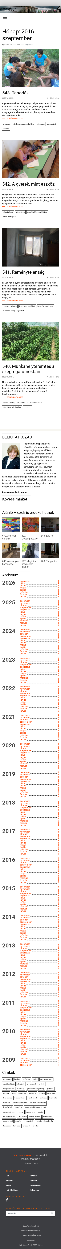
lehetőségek (7, 1107)
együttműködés (9, 1084)
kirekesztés (7, 1098)
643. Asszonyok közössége (10, 562)
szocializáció (8, 1121)
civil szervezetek (46, 1079)
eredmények (31, 1084)
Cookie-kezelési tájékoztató (30, 1235)
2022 (8, 688)
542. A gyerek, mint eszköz (28, 184)
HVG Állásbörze (12, 1190)
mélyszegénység (9, 1112)
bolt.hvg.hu (34, 1190)
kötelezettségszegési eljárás (23, 124)
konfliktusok (32, 1098)
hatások (6, 1093)
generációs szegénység (35, 1089)
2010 (8, 1031)
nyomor (21, 1112)
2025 (8, 602)
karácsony (51, 1093)
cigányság (26, 1079)
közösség (6, 1103)
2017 (8, 831)
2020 (8, 745)
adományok (7, 1079)
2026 (8, 583)
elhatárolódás (8, 212)
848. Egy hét (47, 535)
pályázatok (41, 124)
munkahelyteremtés (35, 403)
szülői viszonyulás (9, 217)
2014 (8, 917)
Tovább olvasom (15, 118)
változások (26, 1126)
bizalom (17, 1079)
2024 (8, 631)
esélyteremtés (8, 1089)
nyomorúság (30, 1112)
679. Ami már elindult (9, 537)
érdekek (36, 1126)
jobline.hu (9, 1181)
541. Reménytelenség (23, 272)
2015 (8, 888)
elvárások (20, 1084)
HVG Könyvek (35, 1185)
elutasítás (7, 124)
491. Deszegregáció (30, 537)
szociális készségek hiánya (37, 212)
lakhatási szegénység (45, 306)
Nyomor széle (22, 1155)
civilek (35, 1079)
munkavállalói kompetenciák (35, 1107)
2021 (8, 717)
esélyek (41, 1084)
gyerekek (50, 1089)
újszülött (20, 311)
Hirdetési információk (30, 1226)
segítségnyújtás (9, 1117)
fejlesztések (20, 212)
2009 (8, 1060)
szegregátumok (35, 1117)
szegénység (47, 1117)
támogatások (28, 1121)
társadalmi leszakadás (44, 1121)
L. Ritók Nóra (54, 98)
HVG (7, 1176)
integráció (32, 1093)
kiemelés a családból (27, 306)
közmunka (21, 403)
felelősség (20, 1089)
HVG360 (33, 1176)
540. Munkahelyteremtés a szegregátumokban (28, 369)
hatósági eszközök (10, 306)
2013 (8, 945)
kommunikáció (20, 1098)
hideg (14, 1093)
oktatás (41, 1112)
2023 (8, 660)
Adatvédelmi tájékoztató (30, 1231)
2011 (8, 1003)
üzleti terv (27, 407)
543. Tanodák (15, 92)
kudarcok (43, 1098)
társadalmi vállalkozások (12, 407)
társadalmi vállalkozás (11, 1126)
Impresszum (31, 1240)
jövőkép (42, 1093)
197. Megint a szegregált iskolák (29, 564)
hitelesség (22, 1093)
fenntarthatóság (9, 403)
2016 (18, 45)
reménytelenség (9, 311)
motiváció (18, 1107)
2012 (8, 974)
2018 (8, 803)
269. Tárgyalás (49, 561)
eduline (8, 1185)
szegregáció (51, 124)
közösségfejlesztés (20, 1103)
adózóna (33, 1181)
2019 (8, 774)
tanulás (18, 1121)
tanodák (6, 129)
